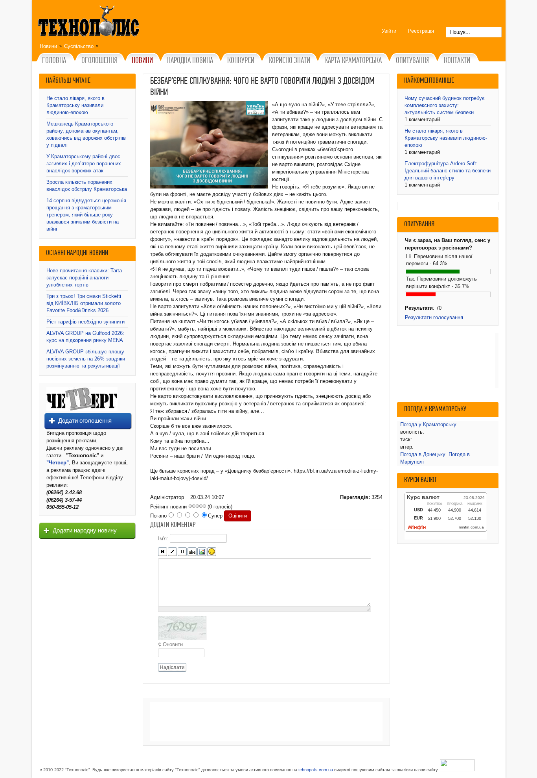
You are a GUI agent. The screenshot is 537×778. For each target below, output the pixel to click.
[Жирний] (162, 551)
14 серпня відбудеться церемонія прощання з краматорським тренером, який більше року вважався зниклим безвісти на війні (86, 215)
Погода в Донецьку (422, 454)
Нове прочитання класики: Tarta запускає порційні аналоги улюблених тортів (84, 278)
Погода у (428, 424)
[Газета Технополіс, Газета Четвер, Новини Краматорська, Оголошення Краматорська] (89, 22)
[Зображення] (201, 551)
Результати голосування (434, 317)
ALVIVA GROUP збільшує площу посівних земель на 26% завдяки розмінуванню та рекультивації (85, 359)
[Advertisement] (266, 721)
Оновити (173, 644)
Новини (48, 46)
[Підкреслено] (182, 551)
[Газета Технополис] (82, 409)
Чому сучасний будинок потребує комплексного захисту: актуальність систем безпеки (445, 105)
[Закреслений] (192, 551)
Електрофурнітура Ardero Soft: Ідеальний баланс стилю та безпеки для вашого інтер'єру (448, 171)
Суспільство (79, 46)
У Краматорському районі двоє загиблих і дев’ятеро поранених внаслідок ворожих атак (83, 163)
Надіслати (172, 667)
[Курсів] (172, 551)
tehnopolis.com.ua (315, 769)
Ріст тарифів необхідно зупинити (85, 322)
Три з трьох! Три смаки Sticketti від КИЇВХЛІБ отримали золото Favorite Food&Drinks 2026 (83, 303)
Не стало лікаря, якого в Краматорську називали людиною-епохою (75, 105)
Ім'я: (163, 538)
